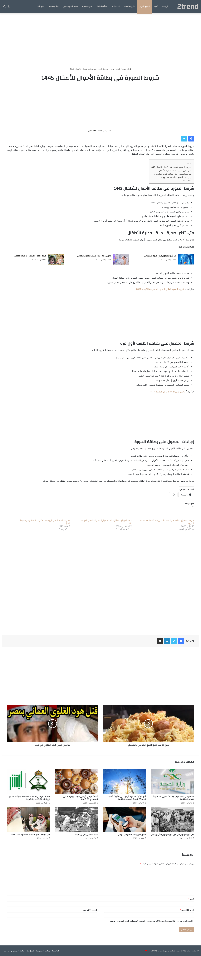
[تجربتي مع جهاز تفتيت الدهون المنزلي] (121, 259)
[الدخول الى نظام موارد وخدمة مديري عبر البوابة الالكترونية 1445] (172, 781)
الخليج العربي (144, 6)
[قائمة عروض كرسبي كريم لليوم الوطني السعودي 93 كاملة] (76, 781)
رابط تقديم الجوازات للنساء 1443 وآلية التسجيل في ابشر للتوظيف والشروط (29, 798)
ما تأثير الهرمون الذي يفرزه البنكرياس (160, 256)
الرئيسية (165, 6)
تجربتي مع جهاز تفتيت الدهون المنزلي (94, 256)
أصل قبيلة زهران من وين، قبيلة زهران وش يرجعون (172, 834)
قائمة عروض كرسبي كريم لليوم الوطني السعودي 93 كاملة (80, 798)
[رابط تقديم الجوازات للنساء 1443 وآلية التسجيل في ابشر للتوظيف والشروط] (28, 781)
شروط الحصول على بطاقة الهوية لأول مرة (172, 174)
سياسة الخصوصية (43, 951)
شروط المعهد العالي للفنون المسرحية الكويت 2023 (160, 289)
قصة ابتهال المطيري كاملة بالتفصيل (30, 256)
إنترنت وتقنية (87, 6)
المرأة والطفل (102, 6)
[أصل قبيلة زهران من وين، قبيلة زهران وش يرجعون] (172, 819)
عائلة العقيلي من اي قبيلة (86, 834)
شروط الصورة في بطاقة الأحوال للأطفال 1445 (171, 167)
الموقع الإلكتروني (90, 910)
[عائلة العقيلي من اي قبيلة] (76, 819)
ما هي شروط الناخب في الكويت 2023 (167, 391)
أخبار (156, 6)
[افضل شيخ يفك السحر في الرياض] (124, 819)
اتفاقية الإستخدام (18, 951)
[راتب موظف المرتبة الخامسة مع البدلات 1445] (28, 819)
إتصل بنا (30, 951)
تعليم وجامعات (129, 6)
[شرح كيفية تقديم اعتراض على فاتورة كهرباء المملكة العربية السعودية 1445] (124, 781)
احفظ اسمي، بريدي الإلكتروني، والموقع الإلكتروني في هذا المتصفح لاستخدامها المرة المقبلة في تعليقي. (151, 921)
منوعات (41, 6)
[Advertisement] (100, 38)
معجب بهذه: (186, 180)
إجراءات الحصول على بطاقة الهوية (176, 177)
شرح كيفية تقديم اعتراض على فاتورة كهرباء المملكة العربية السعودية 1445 (127, 798)
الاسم (191, 899)
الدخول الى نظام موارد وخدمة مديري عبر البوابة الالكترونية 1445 (173, 798)
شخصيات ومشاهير (70, 6)
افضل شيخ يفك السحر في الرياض (132, 834)
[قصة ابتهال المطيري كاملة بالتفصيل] (56, 259)
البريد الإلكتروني (187, 910)
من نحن (6, 951)
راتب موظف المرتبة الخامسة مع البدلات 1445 (30, 834)
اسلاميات (116, 6)
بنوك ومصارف (53, 6)
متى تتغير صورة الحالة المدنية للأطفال (175, 170)
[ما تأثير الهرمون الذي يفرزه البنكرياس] (186, 259)
